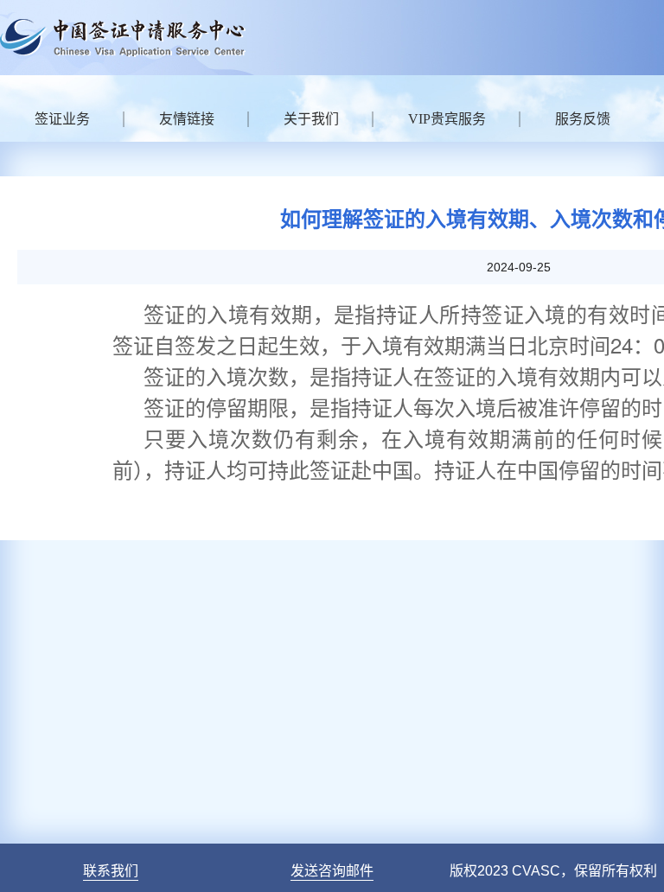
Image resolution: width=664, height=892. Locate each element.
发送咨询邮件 (332, 870)
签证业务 (62, 119)
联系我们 (110, 870)
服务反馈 (582, 119)
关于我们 (311, 119)
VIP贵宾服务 (447, 119)
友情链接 (186, 119)
